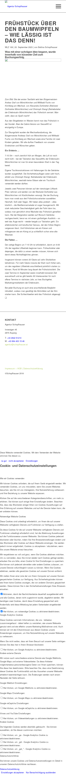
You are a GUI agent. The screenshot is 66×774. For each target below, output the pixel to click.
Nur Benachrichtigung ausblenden (41, 772)
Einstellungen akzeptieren (12, 772)
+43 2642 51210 (14, 337)
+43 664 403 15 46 (16, 341)
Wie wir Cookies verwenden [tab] (12, 478)
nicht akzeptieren (16, 460)
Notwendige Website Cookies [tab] (13, 516)
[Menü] (57, 6)
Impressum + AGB (13, 368)
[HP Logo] (27, 6)
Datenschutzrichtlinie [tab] (9, 755)
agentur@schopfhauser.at (16, 344)
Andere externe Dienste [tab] (10, 653)
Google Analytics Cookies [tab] (11, 614)
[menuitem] (57, 6)
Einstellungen (32, 460)
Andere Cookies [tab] (7, 721)
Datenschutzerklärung (33, 368)
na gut (4, 460)
